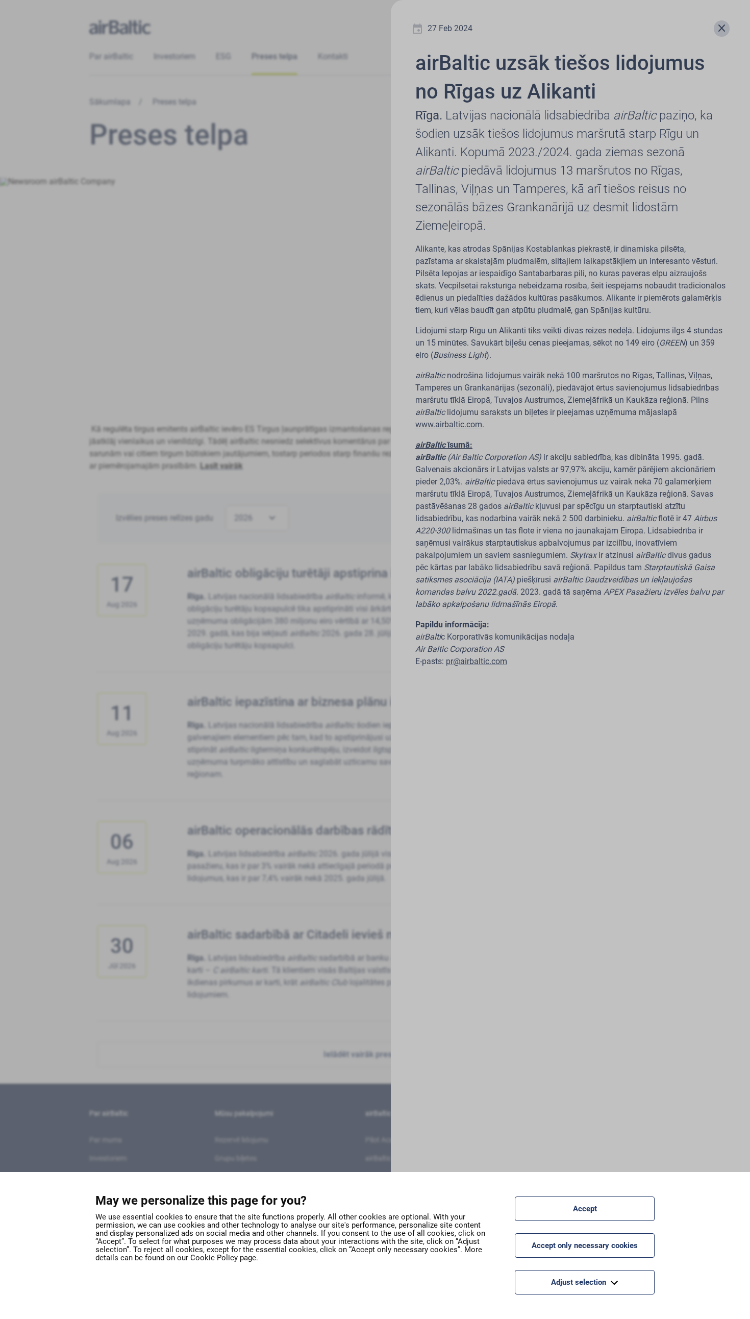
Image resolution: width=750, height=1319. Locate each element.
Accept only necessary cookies (585, 1245)
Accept (585, 1208)
